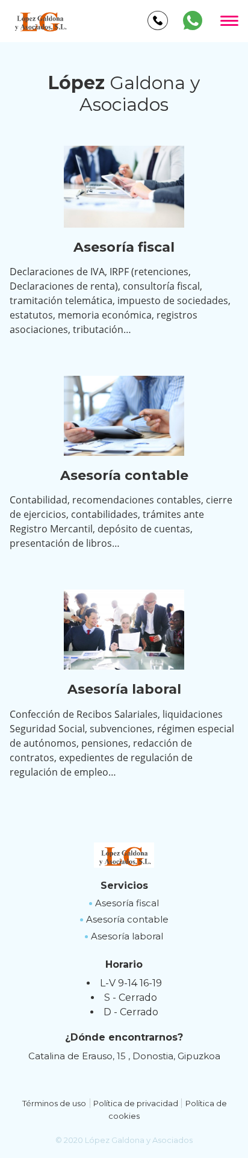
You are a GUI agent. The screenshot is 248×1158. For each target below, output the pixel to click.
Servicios (124, 885)
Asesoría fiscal (127, 903)
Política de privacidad (135, 1103)
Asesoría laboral (127, 936)
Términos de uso (54, 1103)
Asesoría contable (127, 919)
